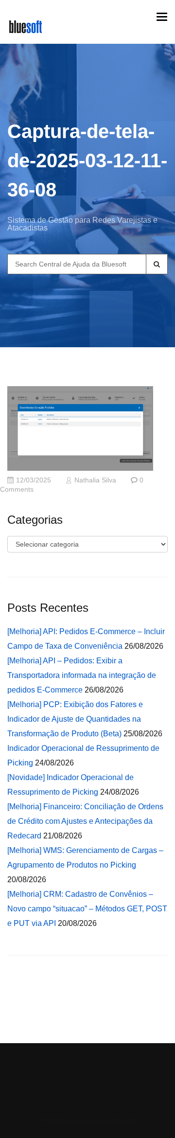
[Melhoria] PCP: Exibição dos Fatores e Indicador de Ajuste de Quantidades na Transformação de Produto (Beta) (75, 719)
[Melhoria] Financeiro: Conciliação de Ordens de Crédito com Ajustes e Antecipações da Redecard (85, 821)
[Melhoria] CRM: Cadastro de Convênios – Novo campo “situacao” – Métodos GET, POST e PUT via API (87, 908)
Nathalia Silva (95, 480)
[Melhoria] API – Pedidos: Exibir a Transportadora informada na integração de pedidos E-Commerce (81, 675)
